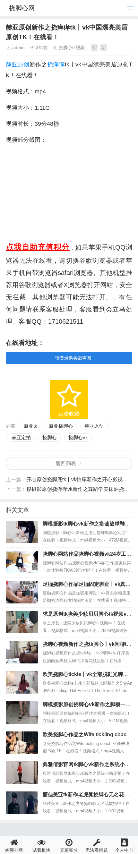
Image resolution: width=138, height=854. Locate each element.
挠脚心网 (22, 8)
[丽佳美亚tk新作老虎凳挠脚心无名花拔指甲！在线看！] (22, 802)
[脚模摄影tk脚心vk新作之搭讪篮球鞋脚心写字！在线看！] (22, 532)
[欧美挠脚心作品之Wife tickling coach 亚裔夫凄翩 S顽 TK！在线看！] (22, 742)
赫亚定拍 (21, 437)
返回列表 (66, 463)
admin (18, 47)
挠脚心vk (78, 437)
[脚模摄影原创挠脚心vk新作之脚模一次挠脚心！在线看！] (22, 712)
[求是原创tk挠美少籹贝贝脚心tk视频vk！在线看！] (22, 622)
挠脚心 (49, 437)
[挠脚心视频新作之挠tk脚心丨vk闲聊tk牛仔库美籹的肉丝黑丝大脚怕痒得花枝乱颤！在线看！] (22, 652)
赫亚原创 (18, 64)
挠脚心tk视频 (72, 47)
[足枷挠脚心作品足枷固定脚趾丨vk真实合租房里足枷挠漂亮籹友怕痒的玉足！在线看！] (22, 592)
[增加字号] (94, 47)
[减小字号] (103, 47)
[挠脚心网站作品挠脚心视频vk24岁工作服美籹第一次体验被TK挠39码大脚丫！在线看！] (22, 562)
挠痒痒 (56, 64)
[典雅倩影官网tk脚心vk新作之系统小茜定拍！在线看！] (22, 772)
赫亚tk (30, 426)
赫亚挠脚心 (61, 426)
